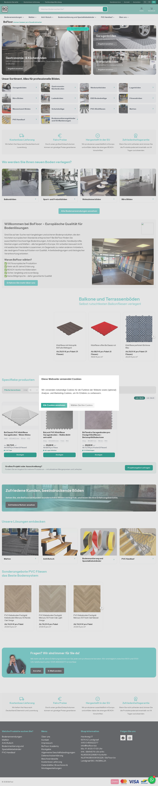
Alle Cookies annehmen (54, 405)
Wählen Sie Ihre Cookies (82, 405)
